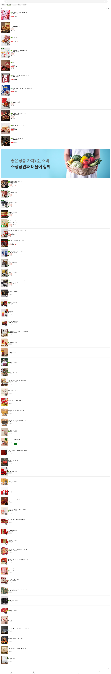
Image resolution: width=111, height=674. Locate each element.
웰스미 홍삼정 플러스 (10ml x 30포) (13, 430)
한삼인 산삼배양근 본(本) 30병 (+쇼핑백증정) (19, 101)
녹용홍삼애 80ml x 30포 (12, 658)
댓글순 (19, 4)
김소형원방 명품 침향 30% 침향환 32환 (16, 261)
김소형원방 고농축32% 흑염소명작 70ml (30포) (17, 280)
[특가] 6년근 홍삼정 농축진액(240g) (17, 138)
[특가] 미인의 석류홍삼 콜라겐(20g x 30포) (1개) (19, 12)
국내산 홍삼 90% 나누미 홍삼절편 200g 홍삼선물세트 (16, 370)
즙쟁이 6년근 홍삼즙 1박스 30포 (13, 390)
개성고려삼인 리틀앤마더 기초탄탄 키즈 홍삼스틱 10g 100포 (17, 549)
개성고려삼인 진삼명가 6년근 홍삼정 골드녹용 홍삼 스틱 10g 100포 (18, 589)
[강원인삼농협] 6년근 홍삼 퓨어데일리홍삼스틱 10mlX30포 (17, 648)
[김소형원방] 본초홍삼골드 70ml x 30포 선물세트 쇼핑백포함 (17, 450)
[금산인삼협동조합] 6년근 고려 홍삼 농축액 (14, 499)
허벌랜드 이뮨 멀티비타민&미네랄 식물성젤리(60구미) (18, 251)
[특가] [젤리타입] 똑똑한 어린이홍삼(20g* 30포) (19, 50)
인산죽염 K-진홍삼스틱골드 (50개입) (14, 529)
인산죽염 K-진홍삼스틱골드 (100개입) (14, 539)
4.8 (10, 265)
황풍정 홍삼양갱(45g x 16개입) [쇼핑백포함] (19, 113)
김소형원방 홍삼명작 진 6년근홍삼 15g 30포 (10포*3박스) (17, 519)
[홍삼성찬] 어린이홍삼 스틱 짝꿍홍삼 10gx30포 (15, 568)
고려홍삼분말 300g (11, 351)
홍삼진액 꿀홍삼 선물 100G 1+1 (13, 321)
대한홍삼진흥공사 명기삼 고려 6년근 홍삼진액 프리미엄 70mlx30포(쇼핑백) (20, 470)
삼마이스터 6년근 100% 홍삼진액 (13, 360)
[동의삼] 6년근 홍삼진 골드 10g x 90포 (14, 489)
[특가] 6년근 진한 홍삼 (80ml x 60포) (18, 25)
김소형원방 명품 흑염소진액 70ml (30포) (16, 271)
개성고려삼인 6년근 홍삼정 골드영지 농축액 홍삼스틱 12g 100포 (18, 480)
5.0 (13, 30)
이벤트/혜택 (77, 673)
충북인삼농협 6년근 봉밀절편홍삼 (13, 460)
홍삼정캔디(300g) (15, 37)
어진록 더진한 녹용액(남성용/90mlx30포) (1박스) (17, 201)
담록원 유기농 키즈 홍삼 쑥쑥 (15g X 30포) (15, 220)
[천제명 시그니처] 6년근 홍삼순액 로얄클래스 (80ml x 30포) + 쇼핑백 (18, 628)
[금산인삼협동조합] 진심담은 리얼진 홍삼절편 (15, 618)
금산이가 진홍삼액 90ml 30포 (13, 291)
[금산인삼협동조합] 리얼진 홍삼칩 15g (14, 439)
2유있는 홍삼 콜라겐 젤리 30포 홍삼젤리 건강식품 (15, 400)
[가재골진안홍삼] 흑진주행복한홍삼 (13, 579)
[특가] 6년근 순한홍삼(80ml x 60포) (17, 62)
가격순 (24, 4)
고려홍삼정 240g (11, 311)
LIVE (55, 673)
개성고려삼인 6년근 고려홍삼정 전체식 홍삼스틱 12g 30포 (17, 420)
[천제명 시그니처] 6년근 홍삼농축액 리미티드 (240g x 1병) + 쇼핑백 (18, 599)
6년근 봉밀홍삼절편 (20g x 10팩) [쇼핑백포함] (17, 210)
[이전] (1, 1)
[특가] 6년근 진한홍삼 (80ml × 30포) (18, 125)
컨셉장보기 (33, 673)
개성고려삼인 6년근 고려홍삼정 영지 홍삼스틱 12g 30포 (16, 410)
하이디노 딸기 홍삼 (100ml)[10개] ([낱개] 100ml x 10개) (17, 230)
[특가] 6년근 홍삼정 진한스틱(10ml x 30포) (16, 181)
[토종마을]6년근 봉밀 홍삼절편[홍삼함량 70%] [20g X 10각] (17, 380)
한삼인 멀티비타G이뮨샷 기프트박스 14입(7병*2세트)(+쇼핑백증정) (22, 88)
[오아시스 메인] (3, 1)
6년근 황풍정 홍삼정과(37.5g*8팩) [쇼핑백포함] (17, 240)
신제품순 (3, 4)
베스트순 (8, 4)
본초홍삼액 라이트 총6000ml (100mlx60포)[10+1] (16, 638)
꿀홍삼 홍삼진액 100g (11, 300)
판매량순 (14, 4)
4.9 (13, 68)
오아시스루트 (99, 673)
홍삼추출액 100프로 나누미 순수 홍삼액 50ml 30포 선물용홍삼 (18, 331)
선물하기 (11, 673)
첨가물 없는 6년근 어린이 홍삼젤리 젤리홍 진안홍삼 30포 (17, 509)
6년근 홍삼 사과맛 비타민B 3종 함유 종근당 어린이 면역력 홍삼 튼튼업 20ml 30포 (20, 341)
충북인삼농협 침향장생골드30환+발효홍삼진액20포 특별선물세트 (18, 559)
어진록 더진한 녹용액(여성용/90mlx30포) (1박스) (17, 191)
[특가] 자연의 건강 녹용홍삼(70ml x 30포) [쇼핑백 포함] (20, 75)
